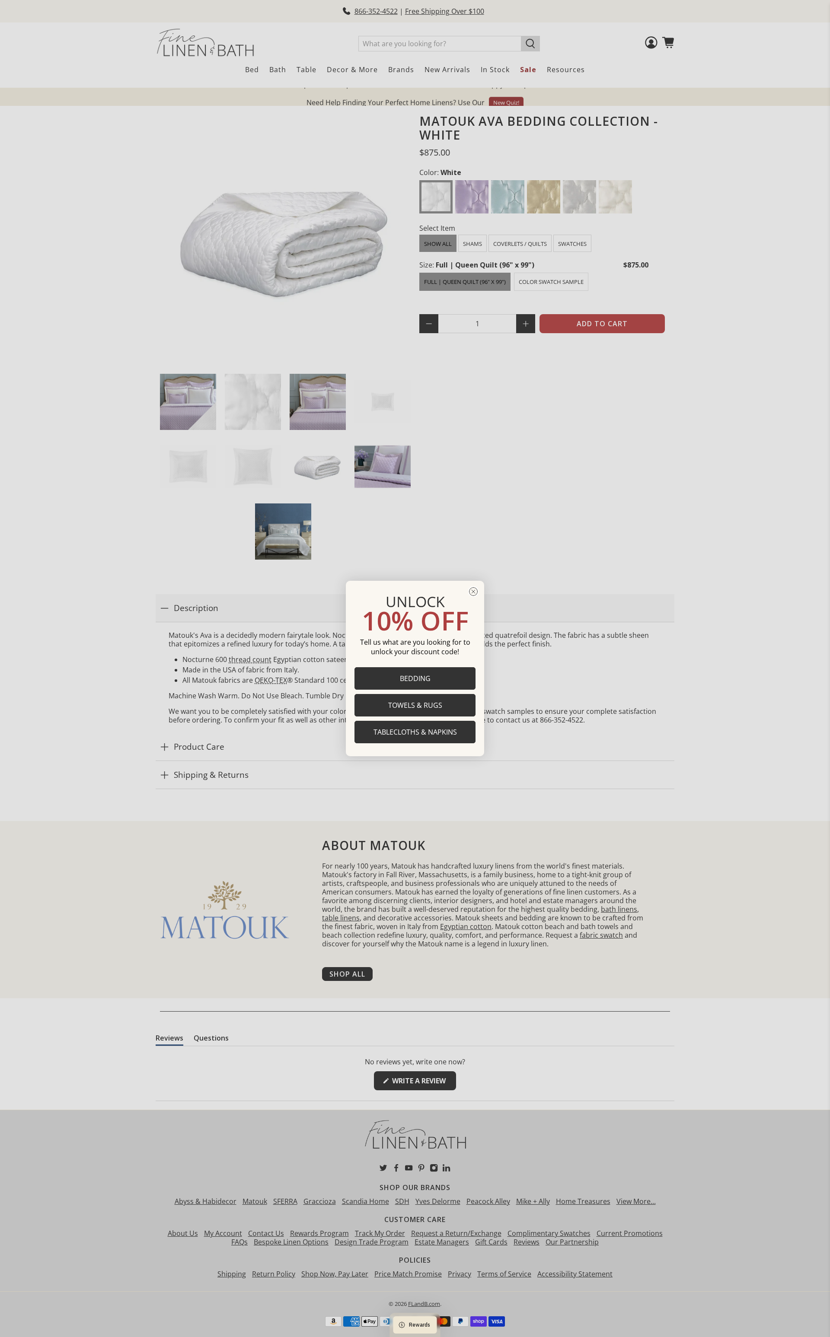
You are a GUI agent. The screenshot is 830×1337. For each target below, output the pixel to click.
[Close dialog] (473, 591)
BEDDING (415, 678)
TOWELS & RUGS (415, 705)
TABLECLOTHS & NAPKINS (415, 732)
